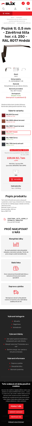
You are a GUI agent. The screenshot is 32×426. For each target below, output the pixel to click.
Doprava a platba (16, 363)
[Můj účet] (15, 8)
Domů (12, 17)
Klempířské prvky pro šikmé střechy (17, 19)
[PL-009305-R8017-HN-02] (24, 69)
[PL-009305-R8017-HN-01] (16, 69)
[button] (18, 170)
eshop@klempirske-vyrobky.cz (28, 3)
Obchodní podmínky (17, 369)
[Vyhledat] (3, 8)
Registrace (17, 324)
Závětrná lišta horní (9, 23)
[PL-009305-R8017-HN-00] (16, 54)
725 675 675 (23, 3)
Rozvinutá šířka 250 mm (24, 23)
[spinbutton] (16, 171)
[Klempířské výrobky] (8, 3)
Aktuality (17, 321)
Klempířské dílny (17, 366)
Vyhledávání (17, 327)
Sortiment (19, 17)
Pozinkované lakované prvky (17, 21)
